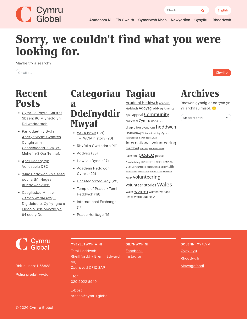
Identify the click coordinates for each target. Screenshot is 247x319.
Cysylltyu (189, 250)
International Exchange (97, 201)
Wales (164, 184)
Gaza (152, 127)
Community (156, 114)
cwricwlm (132, 121)
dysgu (146, 127)
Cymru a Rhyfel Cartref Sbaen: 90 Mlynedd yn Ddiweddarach (42, 118)
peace (146, 155)
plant (129, 166)
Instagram (135, 256)
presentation (139, 166)
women (141, 191)
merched (132, 148)
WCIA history (94, 138)
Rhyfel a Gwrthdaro (94, 145)
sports (150, 166)
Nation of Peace (156, 148)
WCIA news (86, 132)
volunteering (147, 177)
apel (128, 115)
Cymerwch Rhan (152, 20)
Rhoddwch (222, 20)
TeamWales (131, 171)
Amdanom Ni (100, 20)
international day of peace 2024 (141, 137)
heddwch (166, 127)
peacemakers (151, 161)
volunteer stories (141, 185)
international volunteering (151, 142)
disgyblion (133, 127)
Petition (168, 162)
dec (153, 121)
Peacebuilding (133, 162)
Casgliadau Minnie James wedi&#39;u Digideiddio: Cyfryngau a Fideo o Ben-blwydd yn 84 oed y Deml (43, 203)
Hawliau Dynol (89, 160)
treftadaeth (143, 171)
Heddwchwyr (134, 133)
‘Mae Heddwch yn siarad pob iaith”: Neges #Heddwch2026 (43, 179)
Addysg (83, 153)
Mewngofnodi (192, 265)
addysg (157, 108)
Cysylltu (202, 20)
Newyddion (180, 20)
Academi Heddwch (142, 102)
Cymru (144, 120)
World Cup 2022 (144, 197)
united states (156, 171)
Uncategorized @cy (94, 181)
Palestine (132, 156)
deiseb (159, 121)
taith (170, 166)
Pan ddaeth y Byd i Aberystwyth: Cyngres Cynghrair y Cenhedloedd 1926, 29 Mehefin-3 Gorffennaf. (41, 142)
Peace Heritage (90, 214)
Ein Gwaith (125, 20)
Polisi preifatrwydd (32, 274)
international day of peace (156, 133)
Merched (144, 148)
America (169, 108)
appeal (137, 114)
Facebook (134, 250)
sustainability (160, 166)
